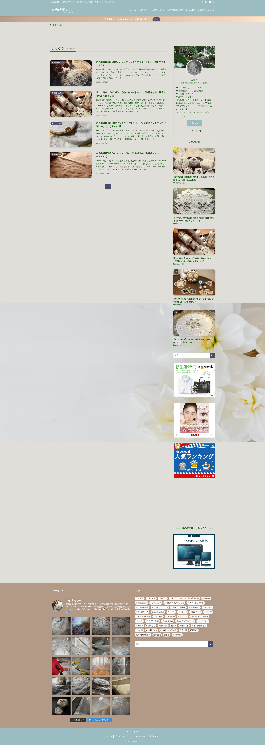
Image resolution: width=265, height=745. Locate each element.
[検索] (213, 2)
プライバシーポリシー (124, 736)
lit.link (194, 123)
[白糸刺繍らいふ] (63, 10)
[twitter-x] (203, 2)
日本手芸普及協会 (199, 626)
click (156, 19)
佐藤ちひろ (150, 626)
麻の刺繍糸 (177, 635)
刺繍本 (173, 626)
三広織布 (139, 626)
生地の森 (139, 630)
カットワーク (194, 607)
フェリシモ (170, 617)
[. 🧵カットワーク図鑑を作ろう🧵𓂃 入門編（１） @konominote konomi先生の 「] (81, 666)
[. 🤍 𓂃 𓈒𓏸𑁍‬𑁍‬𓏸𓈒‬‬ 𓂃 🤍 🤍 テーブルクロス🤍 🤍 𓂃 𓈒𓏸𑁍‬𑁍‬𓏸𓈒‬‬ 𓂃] (81, 626)
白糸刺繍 (183, 630)
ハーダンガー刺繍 (143, 617)
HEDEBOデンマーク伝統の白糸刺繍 (184, 598)
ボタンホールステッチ (199, 617)
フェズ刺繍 (157, 617)
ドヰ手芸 (208, 612)
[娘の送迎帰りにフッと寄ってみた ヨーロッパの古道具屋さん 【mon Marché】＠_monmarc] (81, 646)
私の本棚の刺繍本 (143, 635)
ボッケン (139, 621)
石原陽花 (194, 630)
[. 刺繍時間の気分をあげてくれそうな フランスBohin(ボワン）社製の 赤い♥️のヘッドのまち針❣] (61, 706)
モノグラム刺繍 (152, 621)
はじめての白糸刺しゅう (174, 603)
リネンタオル (167, 621)
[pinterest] (210, 2)
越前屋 (166, 635)
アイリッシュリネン (196, 603)
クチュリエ (207, 607)
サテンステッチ (142, 612)
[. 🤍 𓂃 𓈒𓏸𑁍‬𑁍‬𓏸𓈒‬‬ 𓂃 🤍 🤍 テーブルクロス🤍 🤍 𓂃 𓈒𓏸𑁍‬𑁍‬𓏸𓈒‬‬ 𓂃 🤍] (61, 626)
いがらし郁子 (155, 603)
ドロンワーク (195, 612)
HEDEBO (162, 598)
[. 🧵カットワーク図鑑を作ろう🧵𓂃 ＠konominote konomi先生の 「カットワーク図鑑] (61, 666)
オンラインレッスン (160, 607)
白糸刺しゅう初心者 (168, 630)
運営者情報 (153, 736)
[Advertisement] (194, 504)
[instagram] (206, 2)
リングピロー (203, 621)
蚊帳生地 (157, 635)
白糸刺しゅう (151, 630)
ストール (171, 612)
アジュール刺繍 (142, 607)
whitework (206, 598)
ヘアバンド (182, 617)
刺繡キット (184, 626)
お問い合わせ (141, 736)
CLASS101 (151, 598)
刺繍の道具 (163, 626)
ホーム (109, 736)
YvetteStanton (141, 603)
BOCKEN (139, 598)
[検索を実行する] (212, 355)
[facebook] (199, 2)
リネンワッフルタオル (185, 621)
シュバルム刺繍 (158, 612)
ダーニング (182, 612)
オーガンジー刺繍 (178, 607)
